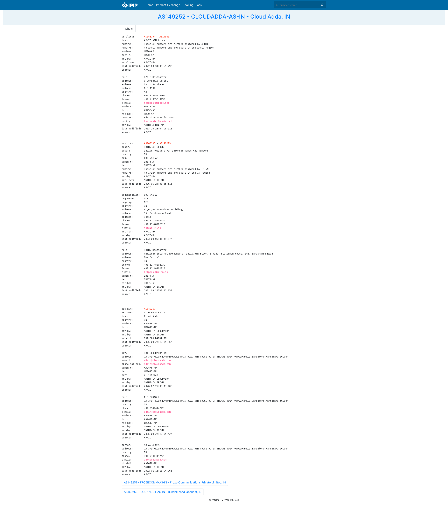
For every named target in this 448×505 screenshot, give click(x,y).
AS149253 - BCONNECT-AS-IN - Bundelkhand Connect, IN (162, 492)
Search (322, 5)
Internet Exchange (168, 5)
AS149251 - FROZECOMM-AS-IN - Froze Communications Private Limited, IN (175, 482)
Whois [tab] (129, 28)
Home (149, 5)
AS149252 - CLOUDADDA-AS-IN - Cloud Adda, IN (224, 16)
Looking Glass (192, 5)
